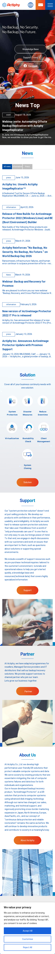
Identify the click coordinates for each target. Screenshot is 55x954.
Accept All (27, 931)
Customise (27, 939)
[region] (27, 928)
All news (7, 166)
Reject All (27, 947)
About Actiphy (27, 840)
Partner (28, 691)
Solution (28, 482)
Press (27, 166)
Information (17, 166)
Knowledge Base (31, 49)
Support (27, 590)
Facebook (33, 66)
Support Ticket (30, 57)
